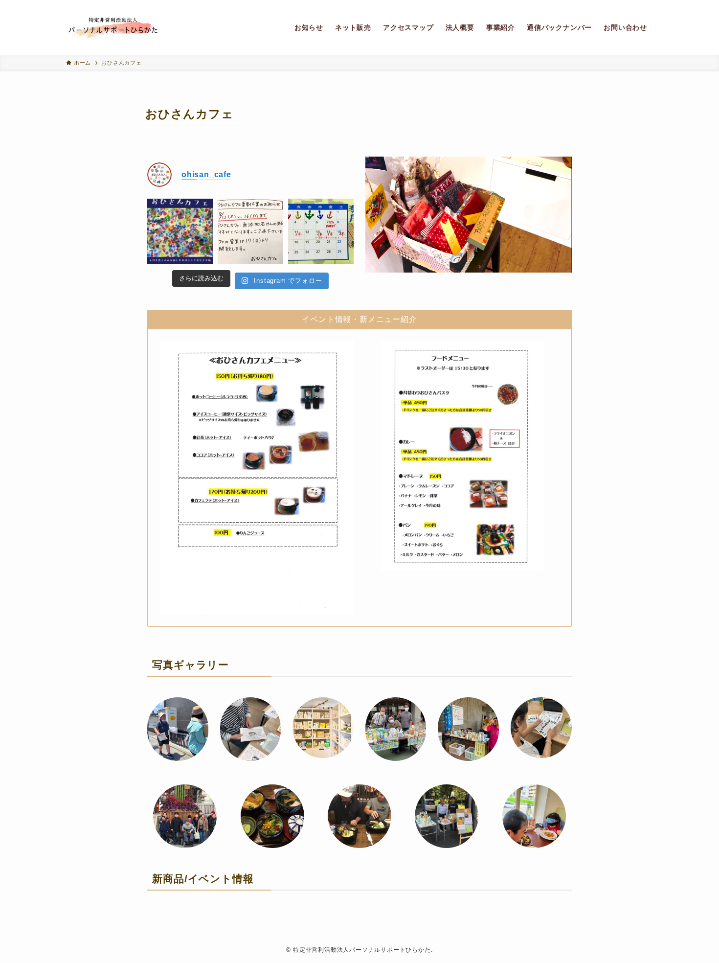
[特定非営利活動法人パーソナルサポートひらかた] (113, 27)
